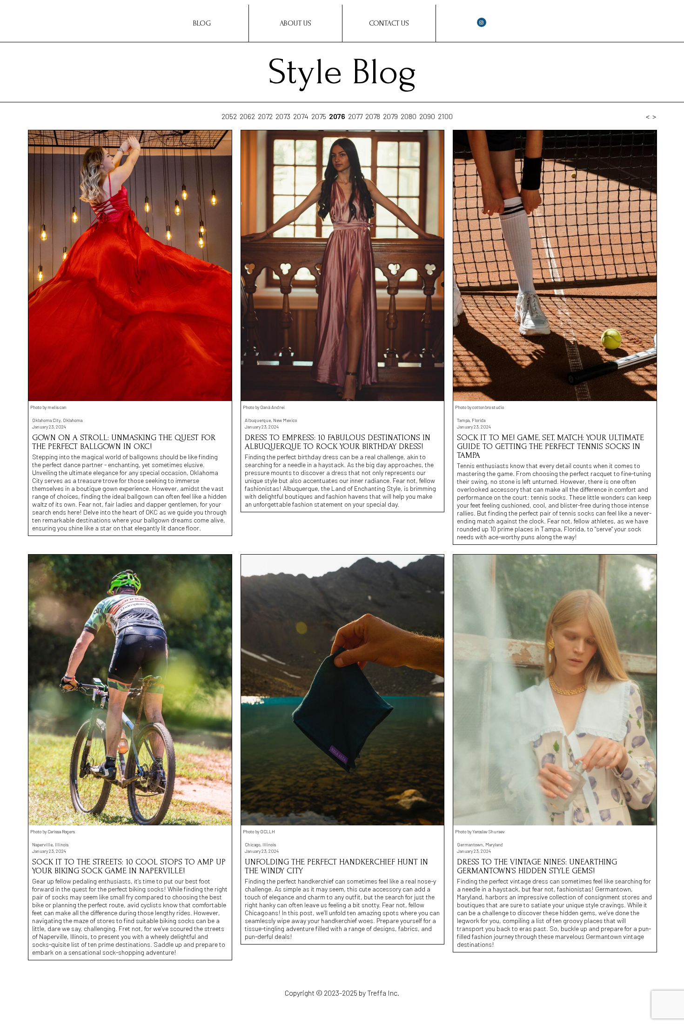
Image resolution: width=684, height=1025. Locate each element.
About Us (295, 23)
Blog (202, 23)
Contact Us (389, 23)
